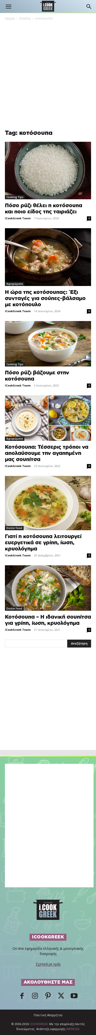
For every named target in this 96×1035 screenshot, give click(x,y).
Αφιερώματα (14, 283)
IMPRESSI (72, 1029)
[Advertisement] (48, 709)
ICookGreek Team (18, 218)
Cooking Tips (14, 197)
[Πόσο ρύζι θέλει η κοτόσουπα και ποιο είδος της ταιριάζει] (48, 170)
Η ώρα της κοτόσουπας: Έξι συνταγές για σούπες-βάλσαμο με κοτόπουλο (45, 298)
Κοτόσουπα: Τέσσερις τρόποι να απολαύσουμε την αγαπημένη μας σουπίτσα (46, 453)
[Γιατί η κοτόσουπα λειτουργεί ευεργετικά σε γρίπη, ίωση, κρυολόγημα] (48, 503)
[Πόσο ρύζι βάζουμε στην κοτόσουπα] (48, 343)
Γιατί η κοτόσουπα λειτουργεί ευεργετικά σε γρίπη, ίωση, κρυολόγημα (43, 542)
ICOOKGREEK (39, 1024)
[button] (8, 6)
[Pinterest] (48, 997)
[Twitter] (61, 997)
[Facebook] (22, 997)
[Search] (89, 6)
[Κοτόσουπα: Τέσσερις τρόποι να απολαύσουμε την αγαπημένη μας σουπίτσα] (48, 418)
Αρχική (10, 18)
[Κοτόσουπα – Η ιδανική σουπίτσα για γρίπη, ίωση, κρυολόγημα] (48, 588)
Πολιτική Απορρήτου (48, 1015)
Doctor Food (14, 528)
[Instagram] (35, 997)
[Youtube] (74, 997)
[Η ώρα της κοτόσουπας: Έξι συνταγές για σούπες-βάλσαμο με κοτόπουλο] (48, 257)
